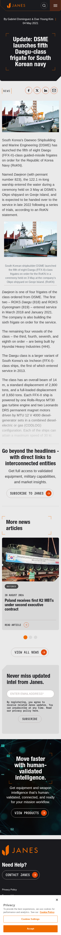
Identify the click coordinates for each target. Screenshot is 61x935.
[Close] (57, 900)
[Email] (54, 90)
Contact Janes (18, 875)
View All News (27, 652)
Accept (30, 928)
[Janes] (16, 5)
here (35, 710)
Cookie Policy (47, 912)
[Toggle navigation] (55, 5)
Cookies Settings (30, 919)
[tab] (25, 637)
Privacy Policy (9, 889)
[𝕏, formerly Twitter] (37, 90)
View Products (27, 813)
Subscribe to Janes (27, 493)
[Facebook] (28, 90)
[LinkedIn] (45, 90)
